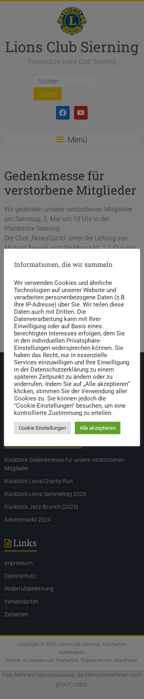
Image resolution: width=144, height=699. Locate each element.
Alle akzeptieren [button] (98, 428)
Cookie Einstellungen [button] (42, 428)
